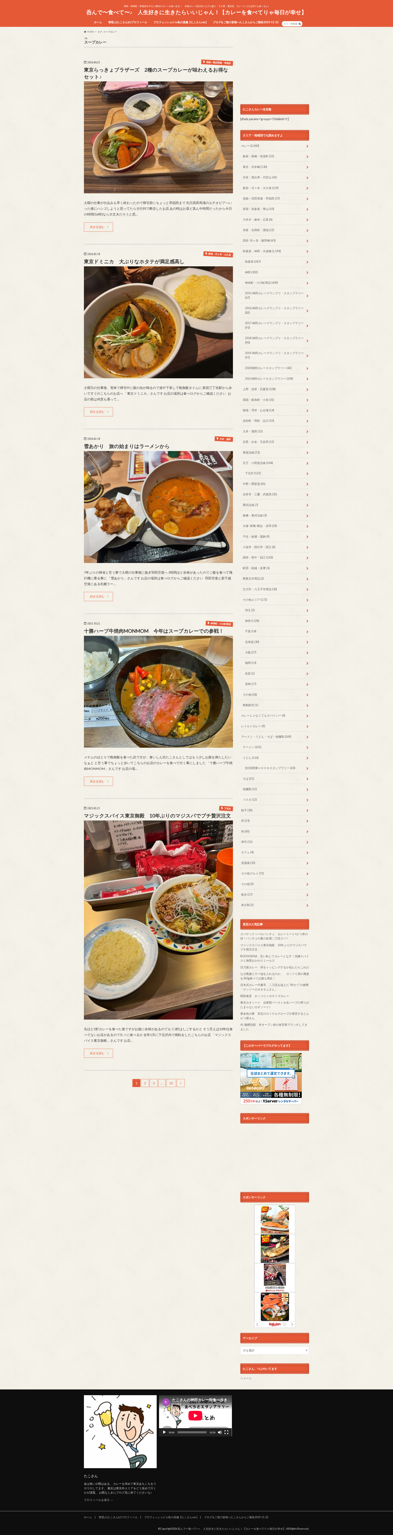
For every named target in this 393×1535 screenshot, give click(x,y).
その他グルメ (252, 873)
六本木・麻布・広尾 (257, 219)
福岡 (250, 662)
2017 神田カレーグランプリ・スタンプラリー (274, 325)
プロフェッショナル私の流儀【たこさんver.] (180, 22)
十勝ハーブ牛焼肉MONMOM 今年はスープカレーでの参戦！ (154, 631)
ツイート (246, 1378)
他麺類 (250, 789)
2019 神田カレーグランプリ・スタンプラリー (274, 355)
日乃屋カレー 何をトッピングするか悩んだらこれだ (274, 967)
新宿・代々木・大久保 (261, 188)
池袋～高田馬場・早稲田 (261, 198)
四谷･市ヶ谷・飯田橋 (259, 240)
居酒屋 (248, 863)
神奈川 (252, 620)
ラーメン (252, 747)
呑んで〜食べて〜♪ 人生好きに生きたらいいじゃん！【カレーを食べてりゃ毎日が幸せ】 (196, 12)
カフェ (247, 852)
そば (248, 778)
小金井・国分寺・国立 (259, 547)
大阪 (250, 652)
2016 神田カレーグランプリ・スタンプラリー (274, 310)
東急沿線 (251, 452)
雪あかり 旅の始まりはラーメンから (127, 446)
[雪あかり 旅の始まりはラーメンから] (158, 560)
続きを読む (97, 227)
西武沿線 (250, 505)
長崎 (250, 684)
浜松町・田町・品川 (258, 420)
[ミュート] (220, 1432)
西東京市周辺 (253, 578)
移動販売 (250, 705)
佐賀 (250, 673)
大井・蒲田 (253, 431)
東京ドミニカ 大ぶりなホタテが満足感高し (134, 261)
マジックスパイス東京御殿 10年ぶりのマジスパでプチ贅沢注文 (157, 815)
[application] (195, 1415)
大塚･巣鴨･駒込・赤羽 (260, 526)
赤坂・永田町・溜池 (258, 230)
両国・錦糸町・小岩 (258, 399)
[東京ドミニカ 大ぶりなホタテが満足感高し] (158, 376)
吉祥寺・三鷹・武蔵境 (260, 494)
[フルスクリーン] (226, 1432)
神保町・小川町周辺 (261, 282)
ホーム (98, 22)
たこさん (91, 1476)
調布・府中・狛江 (258, 557)
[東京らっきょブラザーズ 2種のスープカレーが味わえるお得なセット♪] (158, 191)
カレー (250, 145)
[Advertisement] (274, 66)
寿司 (246, 841)
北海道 (252, 642)
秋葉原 (253, 261)
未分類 (247, 905)
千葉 (250, 631)
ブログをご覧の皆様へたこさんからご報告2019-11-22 (246, 22)
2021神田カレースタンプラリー (269, 378)
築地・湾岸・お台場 (258, 410)
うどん (251, 757)
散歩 (246, 894)
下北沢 (253, 473)
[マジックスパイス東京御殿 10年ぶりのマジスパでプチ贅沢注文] (158, 1017)
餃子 (246, 810)
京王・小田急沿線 (258, 463)
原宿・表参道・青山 (258, 209)
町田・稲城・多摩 (256, 568)
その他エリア (255, 599)
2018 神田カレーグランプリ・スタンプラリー (274, 340)
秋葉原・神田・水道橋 (262, 251)
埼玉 (250, 610)
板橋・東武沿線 (255, 515)
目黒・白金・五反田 (258, 441)
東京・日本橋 (255, 167)
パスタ (250, 799)
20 (171, 1083)
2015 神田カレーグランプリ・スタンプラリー (274, 295)
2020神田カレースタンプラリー (268, 368)
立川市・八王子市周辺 (260, 589)
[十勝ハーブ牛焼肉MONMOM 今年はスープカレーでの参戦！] (158, 745)
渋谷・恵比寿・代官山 (260, 177)
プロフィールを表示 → (98, 1500)
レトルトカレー (253, 726)
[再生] (164, 1432)
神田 (251, 272)
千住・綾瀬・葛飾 (256, 536)
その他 (250, 694)
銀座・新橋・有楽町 (258, 156)
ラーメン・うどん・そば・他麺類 (266, 736)
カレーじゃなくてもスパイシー (263, 715)
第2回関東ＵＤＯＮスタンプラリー (270, 768)
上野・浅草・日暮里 (259, 389)
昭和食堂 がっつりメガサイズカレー (264, 996)
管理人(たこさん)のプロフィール (127, 22)
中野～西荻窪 (254, 483)
